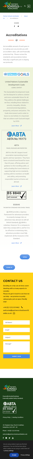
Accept (14, 455)
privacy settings (8, 450)
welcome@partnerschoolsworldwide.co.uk (15, 434)
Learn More (15, 126)
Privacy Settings (25, 455)
